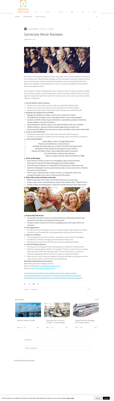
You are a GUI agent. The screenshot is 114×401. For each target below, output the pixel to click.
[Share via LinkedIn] (33, 284)
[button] (96, 16)
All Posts (17, 16)
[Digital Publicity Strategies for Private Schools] (86, 310)
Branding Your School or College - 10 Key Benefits (55, 321)
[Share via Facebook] (25, 284)
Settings (98, 398)
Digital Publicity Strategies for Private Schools (85, 321)
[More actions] (89, 29)
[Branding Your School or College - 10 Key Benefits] (57, 310)
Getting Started (28, 16)
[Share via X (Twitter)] (29, 284)
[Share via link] (38, 284)
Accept (106, 398)
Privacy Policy (70, 398)
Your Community (40, 16)
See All (97, 299)
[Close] (112, 398)
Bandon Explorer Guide (26, 320)
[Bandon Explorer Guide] (28, 310)
